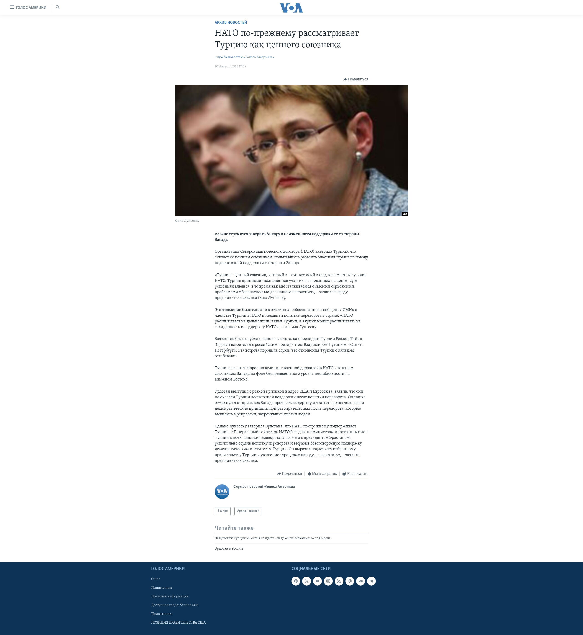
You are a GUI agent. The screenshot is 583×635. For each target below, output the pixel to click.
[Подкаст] (349, 581)
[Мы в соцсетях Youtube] (317, 581)
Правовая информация (170, 596)
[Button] (355, 79)
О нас (155, 579)
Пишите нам (161, 588)
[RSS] (339, 581)
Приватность (161, 614)
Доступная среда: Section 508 (174, 605)
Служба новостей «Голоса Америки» (244, 57)
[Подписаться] (360, 581)
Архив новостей (231, 23)
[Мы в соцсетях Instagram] (328, 581)
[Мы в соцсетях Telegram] (371, 581)
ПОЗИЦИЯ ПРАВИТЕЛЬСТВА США (178, 622)
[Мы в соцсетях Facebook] (296, 581)
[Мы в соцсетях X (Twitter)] (306, 581)
